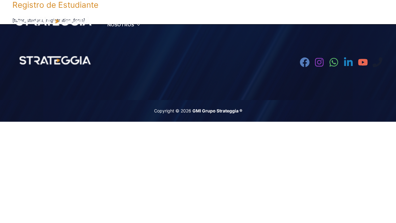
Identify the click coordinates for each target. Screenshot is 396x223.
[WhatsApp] (334, 62)
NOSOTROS (120, 25)
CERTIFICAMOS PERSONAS (204, 17)
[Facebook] (304, 62)
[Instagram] (319, 62)
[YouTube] (363, 62)
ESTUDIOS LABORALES (133, 17)
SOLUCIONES (344, 17)
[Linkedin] (348, 62)
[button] (162, 17)
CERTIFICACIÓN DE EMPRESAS (284, 17)
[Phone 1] (377, 62)
